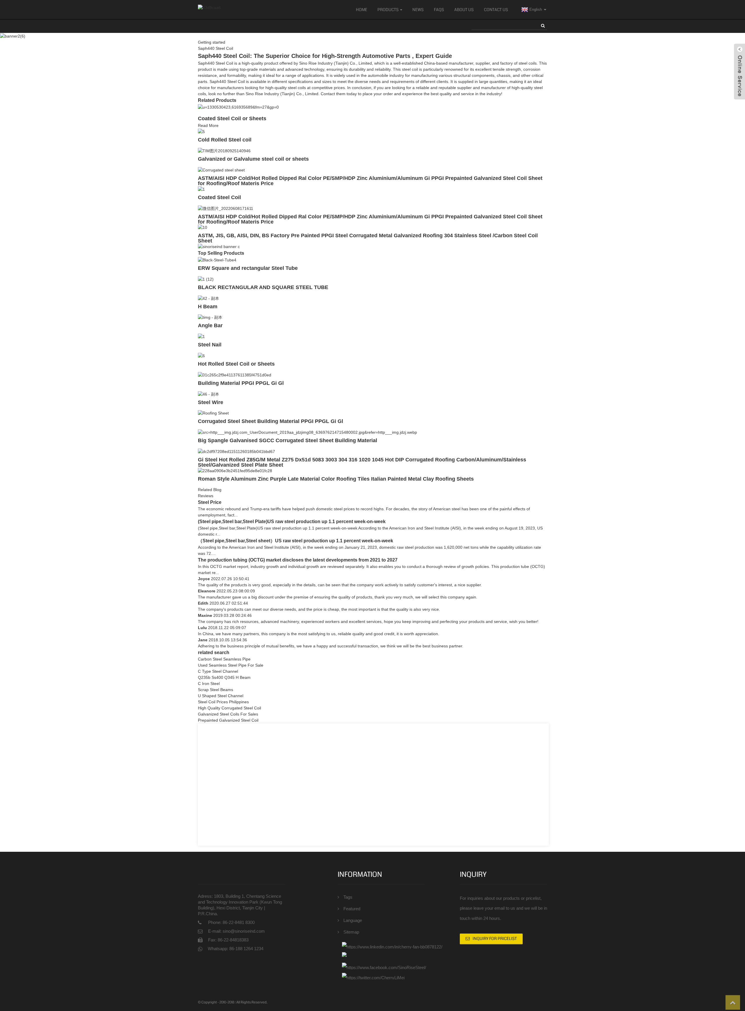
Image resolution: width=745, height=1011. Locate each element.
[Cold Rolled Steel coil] (201, 131)
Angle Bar (210, 325)
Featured (351, 908)
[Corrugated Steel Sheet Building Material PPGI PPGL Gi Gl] (213, 413)
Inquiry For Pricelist (495, 938)
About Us (464, 10)
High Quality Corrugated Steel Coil (229, 708)
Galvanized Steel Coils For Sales (228, 714)
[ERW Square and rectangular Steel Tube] (217, 259)
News (418, 10)
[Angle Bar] (210, 317)
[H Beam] (208, 298)
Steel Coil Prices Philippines (223, 702)
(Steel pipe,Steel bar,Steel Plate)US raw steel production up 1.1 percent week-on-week (292, 521)
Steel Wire (210, 402)
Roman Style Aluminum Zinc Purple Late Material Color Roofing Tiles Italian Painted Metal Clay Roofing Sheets (336, 479)
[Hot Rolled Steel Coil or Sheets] (201, 355)
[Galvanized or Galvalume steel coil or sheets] (224, 150)
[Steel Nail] (201, 336)
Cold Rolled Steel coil (224, 140)
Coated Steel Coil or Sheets (232, 118)
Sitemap (351, 931)
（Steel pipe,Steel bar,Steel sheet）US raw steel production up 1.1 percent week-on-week (295, 540)
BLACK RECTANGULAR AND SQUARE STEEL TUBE (263, 287)
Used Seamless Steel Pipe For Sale (230, 665)
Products (388, 10)
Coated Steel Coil (219, 197)
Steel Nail (209, 345)
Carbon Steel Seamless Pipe (224, 659)
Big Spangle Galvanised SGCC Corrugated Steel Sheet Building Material (287, 440)
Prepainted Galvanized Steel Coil (228, 720)
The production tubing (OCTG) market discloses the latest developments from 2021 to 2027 (298, 559)
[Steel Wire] (208, 394)
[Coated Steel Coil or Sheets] (238, 107)
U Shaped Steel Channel (220, 695)
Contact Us (496, 10)
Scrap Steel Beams (215, 689)
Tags (347, 897)
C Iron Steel (209, 683)
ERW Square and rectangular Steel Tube (248, 268)
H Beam (207, 306)
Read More (208, 125)
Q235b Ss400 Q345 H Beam (224, 677)
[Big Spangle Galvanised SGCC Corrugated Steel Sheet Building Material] (307, 432)
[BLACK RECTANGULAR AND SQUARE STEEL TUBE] (206, 279)
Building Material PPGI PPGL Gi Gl (241, 383)
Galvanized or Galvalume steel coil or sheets (253, 159)
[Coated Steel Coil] (201, 189)
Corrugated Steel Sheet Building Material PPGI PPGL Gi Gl (270, 421)
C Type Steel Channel (218, 671)
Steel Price (209, 502)
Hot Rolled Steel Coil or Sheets (236, 364)
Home (361, 10)
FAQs (439, 10)
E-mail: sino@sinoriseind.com (236, 931)
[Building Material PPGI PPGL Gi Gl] (234, 374)
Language (352, 920)
